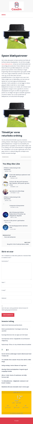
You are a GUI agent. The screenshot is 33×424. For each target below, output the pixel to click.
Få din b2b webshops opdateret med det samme (19, 175)
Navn (3, 282)
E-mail (4, 290)
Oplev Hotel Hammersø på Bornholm (12, 325)
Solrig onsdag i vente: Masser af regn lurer (14, 365)
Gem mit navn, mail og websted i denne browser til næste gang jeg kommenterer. (15, 309)
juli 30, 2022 (13, 229)
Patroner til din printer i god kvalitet (14, 220)
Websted (4, 298)
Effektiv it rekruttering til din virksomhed (12, 168)
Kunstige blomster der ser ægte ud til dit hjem (15, 335)
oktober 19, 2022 (14, 207)
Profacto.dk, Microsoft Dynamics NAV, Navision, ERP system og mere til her (19, 183)
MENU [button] (4, 15)
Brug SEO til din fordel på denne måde (18, 244)
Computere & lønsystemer (16, 205)
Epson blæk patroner (7, 64)
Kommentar (5, 261)
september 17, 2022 (14, 192)
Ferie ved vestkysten (10, 237)
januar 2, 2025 (8, 171)
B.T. (7, 350)
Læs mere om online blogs (16, 191)
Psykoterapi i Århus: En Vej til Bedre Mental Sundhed (16, 344)
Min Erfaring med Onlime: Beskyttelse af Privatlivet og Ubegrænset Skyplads (17, 214)
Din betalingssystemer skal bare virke (18, 226)
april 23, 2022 (8, 222)
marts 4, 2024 (13, 217)
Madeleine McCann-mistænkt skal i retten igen (15, 387)
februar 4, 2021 (13, 178)
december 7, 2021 (14, 186)
